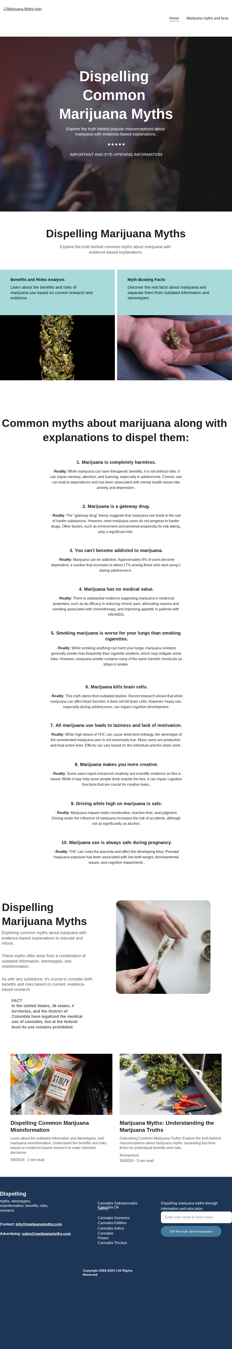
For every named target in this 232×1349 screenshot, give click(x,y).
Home (174, 18)
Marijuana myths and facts (207, 18)
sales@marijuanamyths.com (46, 1234)
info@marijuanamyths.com (39, 1224)
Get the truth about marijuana (191, 1231)
